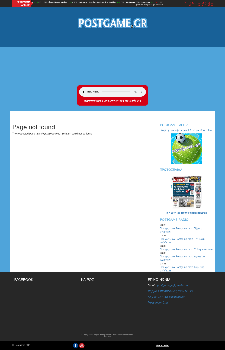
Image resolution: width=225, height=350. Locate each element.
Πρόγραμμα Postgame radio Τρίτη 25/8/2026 (186, 249)
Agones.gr (150, 5)
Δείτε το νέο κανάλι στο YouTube (186, 130)
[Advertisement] (112, 57)
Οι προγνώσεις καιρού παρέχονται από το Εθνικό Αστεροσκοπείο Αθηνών (107, 335)
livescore (159, 5)
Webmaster (162, 345)
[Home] (112, 23)
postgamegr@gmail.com (172, 285)
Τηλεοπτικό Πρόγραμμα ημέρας (186, 212)
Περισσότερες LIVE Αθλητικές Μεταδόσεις (112, 100)
